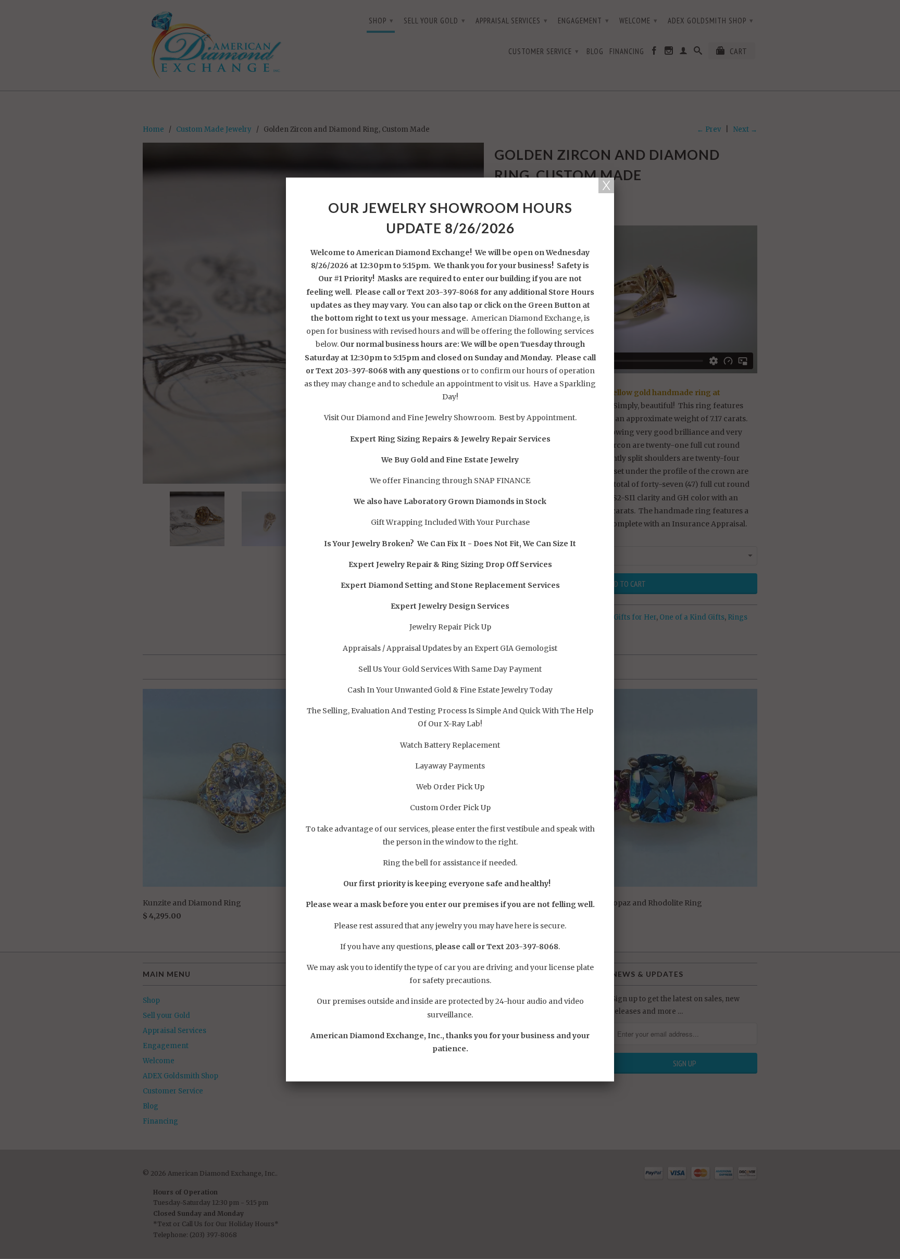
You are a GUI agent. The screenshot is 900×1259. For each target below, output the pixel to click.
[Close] (606, 185)
